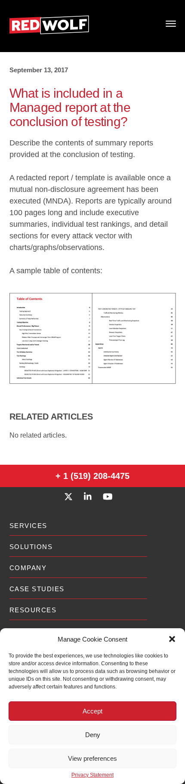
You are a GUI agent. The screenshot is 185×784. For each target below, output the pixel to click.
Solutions (31, 546)
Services (28, 525)
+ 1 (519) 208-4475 (93, 476)
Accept (92, 711)
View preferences (92, 758)
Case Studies (37, 589)
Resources (33, 610)
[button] (172, 639)
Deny (92, 734)
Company (28, 567)
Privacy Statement (92, 775)
